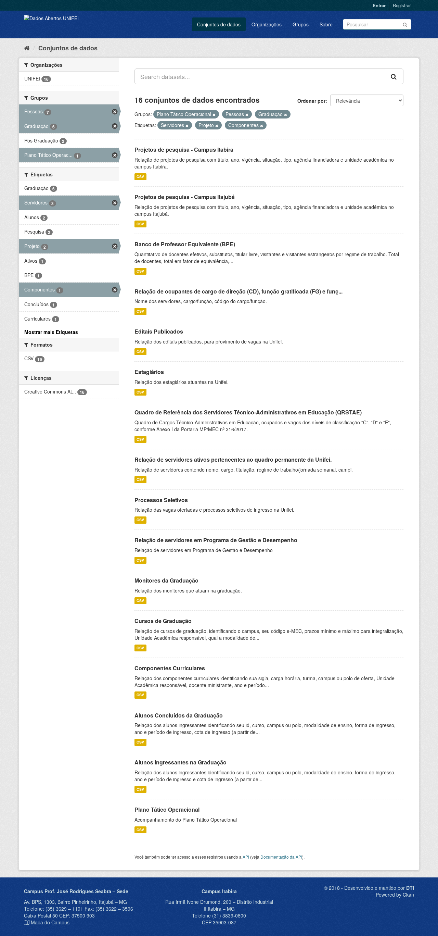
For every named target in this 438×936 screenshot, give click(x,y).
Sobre (326, 24)
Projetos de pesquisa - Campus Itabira (183, 149)
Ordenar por (311, 100)
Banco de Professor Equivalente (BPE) (184, 244)
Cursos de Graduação (163, 621)
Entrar (379, 5)
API (246, 857)
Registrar (402, 5)
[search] (394, 76)
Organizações (267, 24)
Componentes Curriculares (169, 668)
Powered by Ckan (395, 894)
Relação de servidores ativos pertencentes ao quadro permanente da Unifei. (233, 459)
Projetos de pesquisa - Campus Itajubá (184, 197)
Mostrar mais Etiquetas (51, 331)
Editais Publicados (158, 331)
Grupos (301, 24)
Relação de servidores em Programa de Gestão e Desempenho (215, 540)
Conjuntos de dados (219, 24)
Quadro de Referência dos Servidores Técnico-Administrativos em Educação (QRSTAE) (248, 412)
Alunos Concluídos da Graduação (178, 715)
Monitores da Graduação (166, 580)
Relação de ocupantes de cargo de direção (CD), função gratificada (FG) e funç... (238, 291)
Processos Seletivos (161, 500)
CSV (140, 176)
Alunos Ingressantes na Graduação (180, 762)
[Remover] (214, 114)
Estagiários (149, 372)
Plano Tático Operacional (166, 809)
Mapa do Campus (50, 922)
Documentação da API (281, 857)
